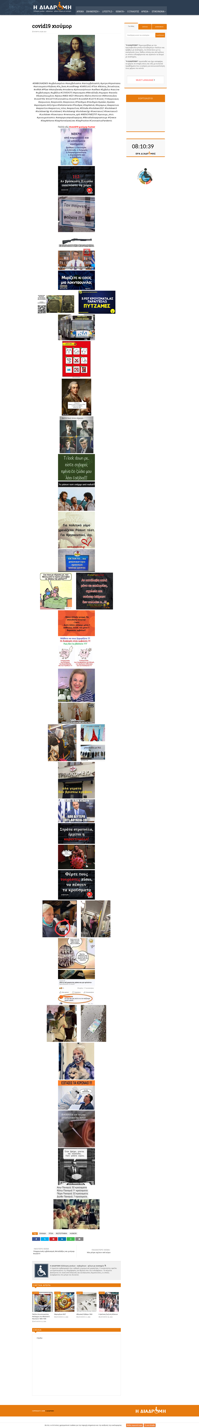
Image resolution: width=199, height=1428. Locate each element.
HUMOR (73, 1233)
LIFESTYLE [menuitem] (107, 11)
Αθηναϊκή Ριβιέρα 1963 (84, 1314)
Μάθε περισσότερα (134, 1425)
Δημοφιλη (159, 27)
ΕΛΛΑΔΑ (43, 1233)
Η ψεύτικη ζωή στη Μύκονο (108, 1314)
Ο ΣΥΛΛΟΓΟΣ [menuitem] (133, 11)
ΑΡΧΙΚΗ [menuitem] (80, 11)
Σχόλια (145, 27)
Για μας (131, 26)
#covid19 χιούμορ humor (82, 126)
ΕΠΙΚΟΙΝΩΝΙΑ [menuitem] (158, 11)
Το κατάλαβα (149, 1425)
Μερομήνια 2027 (60, 1314)
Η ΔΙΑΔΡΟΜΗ (49, 1411)
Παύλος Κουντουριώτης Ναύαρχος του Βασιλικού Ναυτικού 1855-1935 (41, 1316)
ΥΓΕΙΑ (51, 1233)
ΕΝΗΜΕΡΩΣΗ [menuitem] (92, 11)
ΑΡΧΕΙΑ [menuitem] (144, 11)
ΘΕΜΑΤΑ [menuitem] (120, 11)
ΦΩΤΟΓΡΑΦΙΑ (61, 1233)
